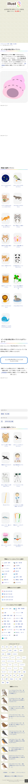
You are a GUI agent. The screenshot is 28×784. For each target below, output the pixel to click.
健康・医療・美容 (8, 615)
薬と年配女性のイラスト (18, 465)
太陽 (24, 671)
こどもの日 (6, 571)
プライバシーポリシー (20, 772)
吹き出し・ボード (20, 632)
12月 (7, 599)
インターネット (5, 657)
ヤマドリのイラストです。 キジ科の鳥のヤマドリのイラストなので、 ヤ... (17, 716)
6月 (6, 594)
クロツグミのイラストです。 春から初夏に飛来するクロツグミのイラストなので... (17, 733)
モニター (4, 671)
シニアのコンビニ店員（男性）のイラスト (18, 505)
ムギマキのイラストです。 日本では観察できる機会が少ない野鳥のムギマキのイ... (17, 741)
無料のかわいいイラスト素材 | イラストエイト (14, 776)
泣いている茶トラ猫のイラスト (6, 445)
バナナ (3, 668)
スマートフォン (11, 661)
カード (12, 657)
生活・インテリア (8, 629)
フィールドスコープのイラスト (18, 485)
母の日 (17, 571)
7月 (9, 594)
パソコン (9, 668)
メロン (21, 668)
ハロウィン (6, 582)
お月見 (10, 650)
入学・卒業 (18, 568)
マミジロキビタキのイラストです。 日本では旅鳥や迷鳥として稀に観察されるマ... (16, 749)
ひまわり (15, 654)
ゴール (23, 657)
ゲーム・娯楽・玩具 (20, 629)
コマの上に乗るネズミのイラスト (18, 546)
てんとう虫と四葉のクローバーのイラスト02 (18, 287)
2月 (12, 599)
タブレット (19, 661)
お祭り (21, 650)
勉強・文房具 (19, 621)
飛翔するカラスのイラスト (6, 465)
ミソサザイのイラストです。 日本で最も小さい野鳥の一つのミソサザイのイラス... (17, 724)
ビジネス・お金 (7, 608)
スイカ (3, 661)
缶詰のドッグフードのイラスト (6, 286)
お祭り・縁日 (19, 576)
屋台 (3, 675)
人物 (5, 612)
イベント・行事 (19, 612)
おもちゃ (4, 650)
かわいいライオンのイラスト (6, 306)
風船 (8, 682)
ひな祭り (18, 565)
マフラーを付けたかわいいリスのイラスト (6, 206)
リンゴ (10, 671)
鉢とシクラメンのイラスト (6, 546)
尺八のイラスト (6, 505)
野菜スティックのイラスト (18, 526)
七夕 (5, 576)
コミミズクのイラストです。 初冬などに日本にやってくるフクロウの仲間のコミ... (17, 692)
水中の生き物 (9, 421)
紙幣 (7, 679)
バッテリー (22, 664)
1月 (9, 599)
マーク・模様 (7, 632)
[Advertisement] (14, 28)
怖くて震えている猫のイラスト (18, 226)
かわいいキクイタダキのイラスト (18, 186)
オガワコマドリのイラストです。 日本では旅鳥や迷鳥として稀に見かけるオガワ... (17, 757)
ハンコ (15, 664)
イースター (6, 568)
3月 (6, 591)
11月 (12, 596)
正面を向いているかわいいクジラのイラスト (6, 326)
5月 (11, 591)
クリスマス (18, 582)
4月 (9, 591)
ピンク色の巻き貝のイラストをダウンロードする (14, 360)
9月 (6, 596)
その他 (5, 638)
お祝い (15, 650)
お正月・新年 (7, 562)
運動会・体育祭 (19, 579)
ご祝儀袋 (8, 654)
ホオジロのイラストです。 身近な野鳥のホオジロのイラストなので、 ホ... (17, 765)
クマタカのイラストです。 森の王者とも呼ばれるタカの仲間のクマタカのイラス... (17, 700)
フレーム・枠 (7, 635)
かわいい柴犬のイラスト (6, 266)
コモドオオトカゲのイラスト (18, 206)
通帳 (20, 679)
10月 (9, 596)
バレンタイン (7, 565)
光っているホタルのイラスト (6, 186)
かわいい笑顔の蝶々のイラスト (18, 246)
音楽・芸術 (6, 621)
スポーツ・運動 (19, 618)
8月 (11, 594)
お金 (3, 654)
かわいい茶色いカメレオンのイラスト (6, 226)
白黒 (17, 635)
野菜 (3, 682)
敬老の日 (6, 579)
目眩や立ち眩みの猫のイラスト (6, 246)
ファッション (19, 615)
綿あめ (11, 679)
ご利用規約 (4, 372)
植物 (22, 675)
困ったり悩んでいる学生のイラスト (6, 485)
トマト (10, 664)
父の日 (5, 574)
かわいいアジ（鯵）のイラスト (6, 526)
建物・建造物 (19, 626)
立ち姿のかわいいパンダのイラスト (18, 266)
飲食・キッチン (7, 618)
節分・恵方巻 (19, 562)
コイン (18, 657)
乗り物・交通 (7, 626)
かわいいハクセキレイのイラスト (18, 445)
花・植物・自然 (19, 624)
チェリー (4, 664)
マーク (15, 668)
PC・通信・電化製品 (20, 609)
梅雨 (17, 574)
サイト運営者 (11, 772)
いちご (20, 646)
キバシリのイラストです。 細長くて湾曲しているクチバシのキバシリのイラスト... (17, 708)
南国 (15, 671)
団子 (20, 671)
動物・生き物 (5, 414)
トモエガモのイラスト (18, 305)
